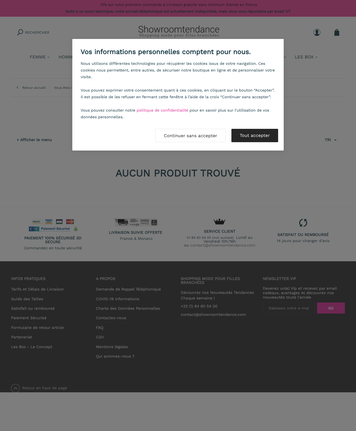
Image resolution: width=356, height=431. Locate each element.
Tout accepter (255, 135)
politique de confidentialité (162, 110)
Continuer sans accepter (190, 135)
